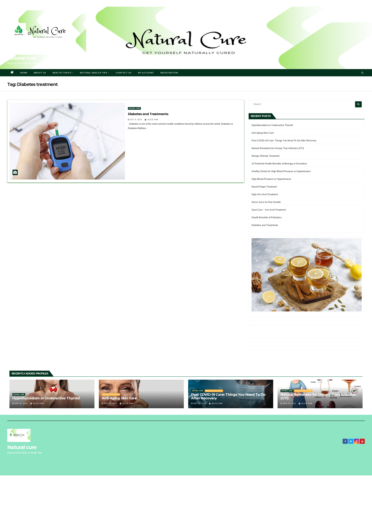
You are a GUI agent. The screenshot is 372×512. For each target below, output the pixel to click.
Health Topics (61, 72)
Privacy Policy (317, 468)
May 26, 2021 (200, 403)
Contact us (124, 72)
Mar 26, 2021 (289, 403)
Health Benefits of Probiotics (267, 217)
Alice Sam (152, 120)
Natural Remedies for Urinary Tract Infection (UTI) (278, 148)
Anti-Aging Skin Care (263, 133)
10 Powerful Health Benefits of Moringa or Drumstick (279, 163)
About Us (40, 72)
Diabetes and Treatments (148, 114)
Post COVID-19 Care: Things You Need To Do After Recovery (284, 140)
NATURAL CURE (134, 108)
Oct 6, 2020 (136, 120)
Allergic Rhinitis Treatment (265, 156)
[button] (362, 72)
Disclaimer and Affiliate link (351, 468)
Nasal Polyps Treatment (264, 186)
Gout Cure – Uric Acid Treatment (269, 210)
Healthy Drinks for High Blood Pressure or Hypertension (281, 171)
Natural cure (21, 58)
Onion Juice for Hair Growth (266, 202)
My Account (146, 72)
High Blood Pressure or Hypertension (271, 179)
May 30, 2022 (21, 403)
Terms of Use (331, 468)
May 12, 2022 (110, 403)
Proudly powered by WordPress (20, 468)
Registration (169, 72)
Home (23, 72)
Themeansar (57, 468)
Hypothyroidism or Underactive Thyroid (272, 125)
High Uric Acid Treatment (265, 194)
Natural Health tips (111, 394)
